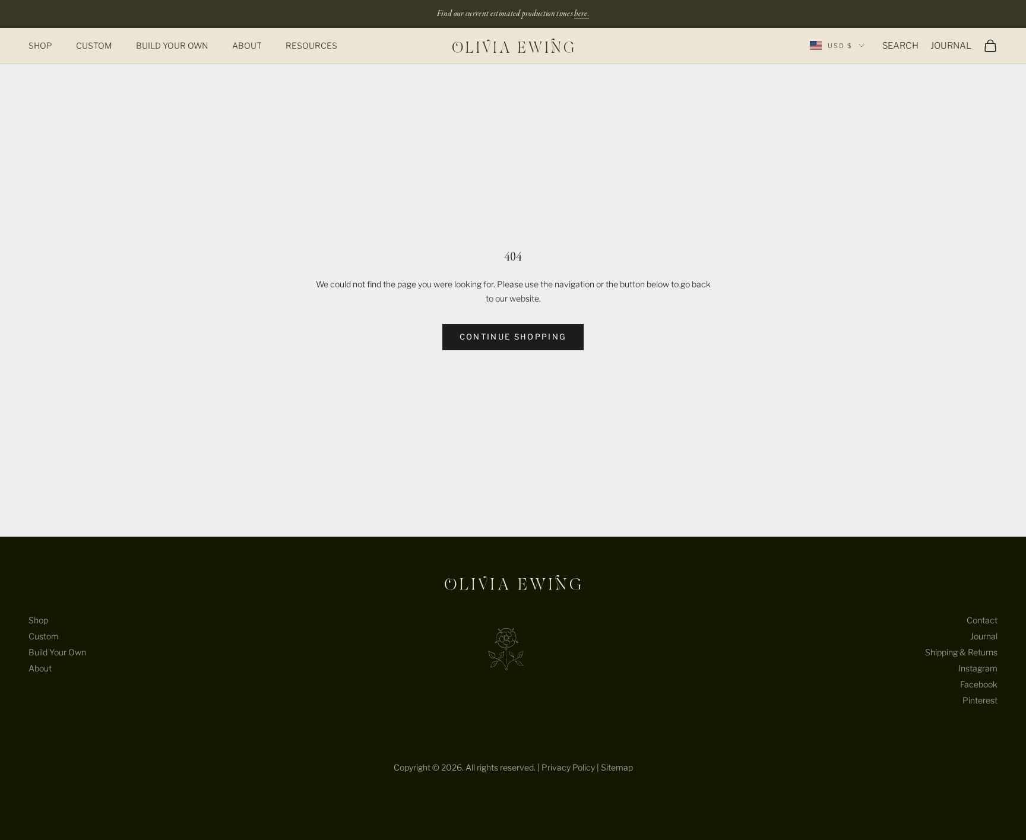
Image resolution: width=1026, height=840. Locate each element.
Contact (982, 620)
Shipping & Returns (961, 652)
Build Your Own (172, 45)
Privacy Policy (568, 767)
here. (581, 13)
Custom (94, 45)
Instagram (978, 668)
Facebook (979, 684)
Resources (311, 45)
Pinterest (980, 700)
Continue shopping (513, 336)
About (247, 45)
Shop (40, 45)
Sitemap (617, 767)
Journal (984, 636)
